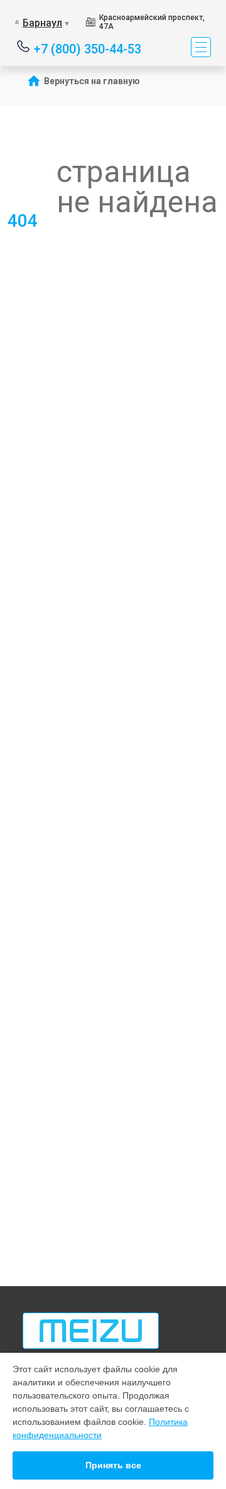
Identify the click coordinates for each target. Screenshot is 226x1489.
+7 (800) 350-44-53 (87, 48)
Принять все (113, 1465)
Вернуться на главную (92, 81)
